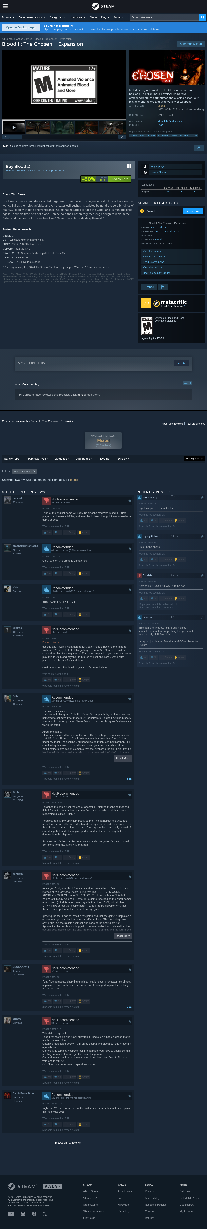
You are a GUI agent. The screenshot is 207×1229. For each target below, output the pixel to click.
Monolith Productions (170, 121)
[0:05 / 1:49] (64, 85)
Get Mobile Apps (189, 1198)
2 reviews (17, 591)
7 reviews (17, 881)
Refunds (150, 1218)
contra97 (18, 873)
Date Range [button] (83, 458)
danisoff (18, 498)
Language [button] (61, 458)
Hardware (123, 1204)
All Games (8, 38)
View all (187, 383)
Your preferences (195, 423)
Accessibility (152, 1198)
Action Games (24, 38)
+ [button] (196, 135)
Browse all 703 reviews (68, 1142)
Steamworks (90, 1204)
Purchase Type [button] (37, 458)
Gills (15, 696)
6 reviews (17, 1023)
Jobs (121, 1198)
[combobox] (164, 17)
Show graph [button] (192, 458)
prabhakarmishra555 (25, 545)
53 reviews (18, 502)
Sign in (7, 146)
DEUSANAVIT (21, 966)
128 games (18, 1097)
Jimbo (16, 792)
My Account (186, 1211)
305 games (18, 700)
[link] (94, 179)
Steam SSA (90, 1198)
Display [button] (122, 458)
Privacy (149, 1191)
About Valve (125, 1191)
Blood (158, 239)
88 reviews (18, 635)
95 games (17, 971)
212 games (18, 796)
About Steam (91, 1191)
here (80, 394)
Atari (160, 124)
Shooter (151, 135)
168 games (18, 878)
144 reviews (18, 974)
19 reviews (18, 1101)
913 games (18, 632)
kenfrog (17, 627)
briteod (17, 1018)
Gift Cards (89, 1218)
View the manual (153, 251)
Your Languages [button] (23, 471)
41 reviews (18, 704)
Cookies (149, 1211)
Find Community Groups (156, 272)
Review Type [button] (11, 458)
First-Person (186, 135)
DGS (15, 586)
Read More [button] (123, 758)
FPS (142, 135)
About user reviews (172, 423)
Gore (174, 135)
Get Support (187, 1204)
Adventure (163, 135)
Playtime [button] (104, 458)
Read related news (153, 261)
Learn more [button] (193, 211)
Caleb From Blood (24, 1093)
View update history (154, 256)
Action (134, 135)
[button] (8, 17)
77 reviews (18, 800)
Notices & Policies (156, 1204)
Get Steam (186, 1191)
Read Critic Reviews (172, 306)
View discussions (152, 267)
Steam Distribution (94, 1211)
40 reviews (18, 553)
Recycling (123, 1211)
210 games (18, 550)
